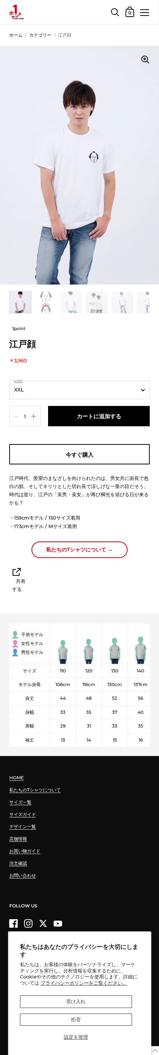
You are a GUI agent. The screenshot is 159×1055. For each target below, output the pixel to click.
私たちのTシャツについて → (79, 549)
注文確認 (18, 863)
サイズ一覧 (20, 802)
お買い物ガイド (24, 851)
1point (19, 328)
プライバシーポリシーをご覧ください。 (84, 983)
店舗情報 (18, 838)
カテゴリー (40, 35)
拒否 (76, 1019)
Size (18, 381)
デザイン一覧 (22, 826)
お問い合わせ (22, 875)
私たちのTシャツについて (35, 790)
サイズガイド (22, 814)
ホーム (16, 35)
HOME (16, 777)
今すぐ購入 (80, 454)
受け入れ (75, 1001)
